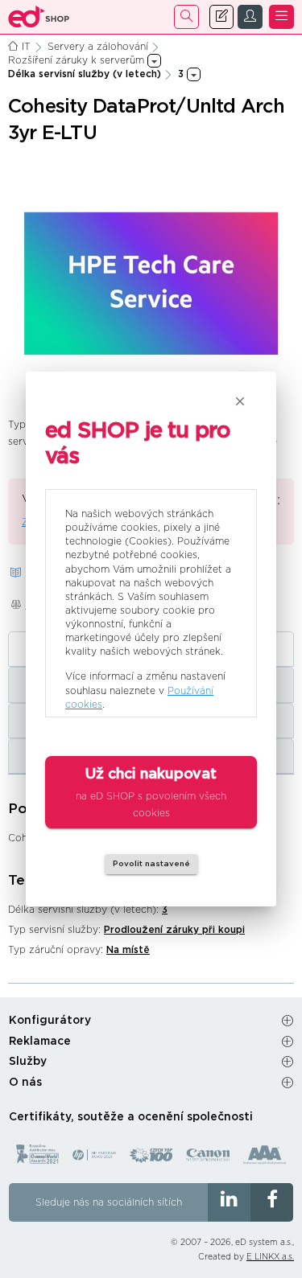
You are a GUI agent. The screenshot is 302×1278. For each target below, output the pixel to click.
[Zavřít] (240, 401)
